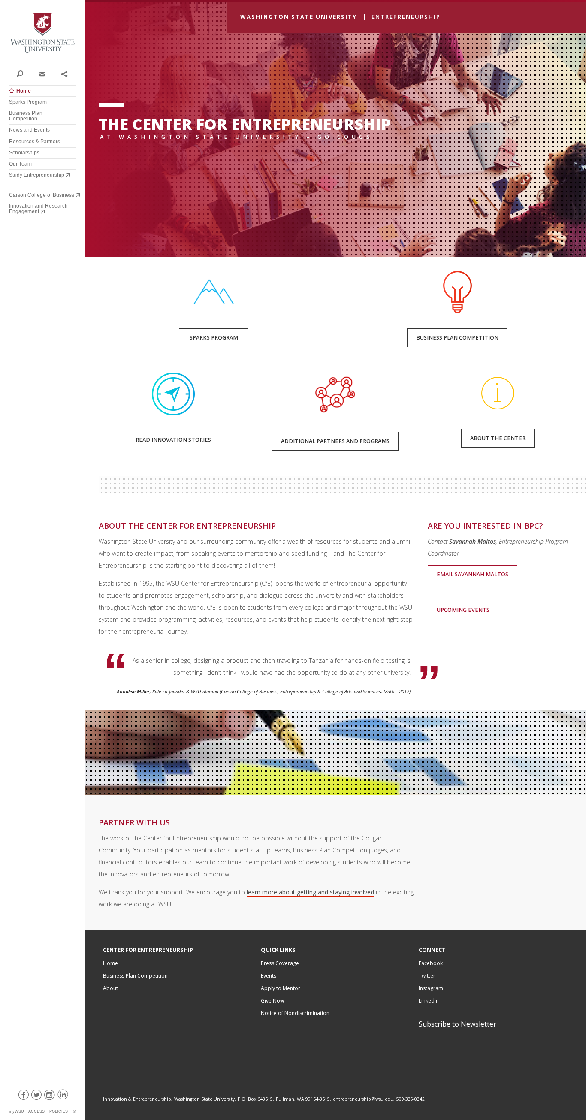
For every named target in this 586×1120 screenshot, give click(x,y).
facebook (23, 1096)
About (110, 988)
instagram (49, 1096)
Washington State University (42, 33)
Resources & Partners (34, 141)
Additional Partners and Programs (335, 441)
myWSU (16, 1111)
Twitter (427, 975)
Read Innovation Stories (173, 439)
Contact (42, 73)
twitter (36, 1096)
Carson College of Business (41, 195)
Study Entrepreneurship (36, 175)
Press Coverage (280, 963)
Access (36, 1111)
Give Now (272, 1000)
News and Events (29, 130)
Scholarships (24, 153)
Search (20, 73)
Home (23, 91)
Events (268, 975)
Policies (58, 1111)
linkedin (62, 1096)
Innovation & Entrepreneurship (137, 1099)
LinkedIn (429, 1000)
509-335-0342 (410, 1099)
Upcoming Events (463, 610)
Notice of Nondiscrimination (295, 1013)
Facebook (431, 963)
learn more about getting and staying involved (310, 892)
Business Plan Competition (25, 116)
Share (64, 73)
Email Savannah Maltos (472, 574)
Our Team (20, 164)
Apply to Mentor (280, 988)
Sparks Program (28, 102)
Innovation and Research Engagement (38, 208)
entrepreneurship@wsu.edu (363, 1099)
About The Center (498, 438)
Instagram (431, 988)
